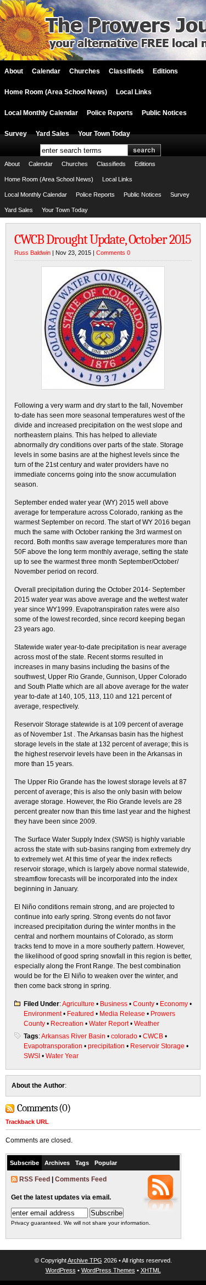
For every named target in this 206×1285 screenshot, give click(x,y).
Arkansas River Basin (73, 1036)
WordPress (61, 1270)
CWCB (153, 1036)
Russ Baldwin (32, 252)
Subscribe (24, 1163)
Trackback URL (27, 1121)
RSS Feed (34, 1179)
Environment (43, 1014)
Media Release (122, 1014)
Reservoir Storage (157, 1046)
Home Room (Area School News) (55, 92)
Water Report (109, 1023)
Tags (82, 1163)
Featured (80, 1014)
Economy (174, 1004)
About (13, 71)
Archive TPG (85, 1260)
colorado (124, 1036)
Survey (15, 134)
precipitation (106, 1046)
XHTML (151, 1270)
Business (113, 1004)
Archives (57, 1163)
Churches (84, 71)
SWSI (32, 1056)
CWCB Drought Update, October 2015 (102, 239)
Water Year (62, 1056)
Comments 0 (113, 252)
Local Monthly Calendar (41, 113)
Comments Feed (81, 1179)
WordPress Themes (108, 1270)
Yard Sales (52, 134)
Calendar (46, 71)
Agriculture (78, 1004)
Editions (165, 71)
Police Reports (110, 113)
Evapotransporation (53, 1046)
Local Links (134, 92)
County (143, 1004)
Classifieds (126, 71)
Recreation (67, 1023)
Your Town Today (104, 134)
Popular (105, 1163)
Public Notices (164, 113)
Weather (146, 1023)
